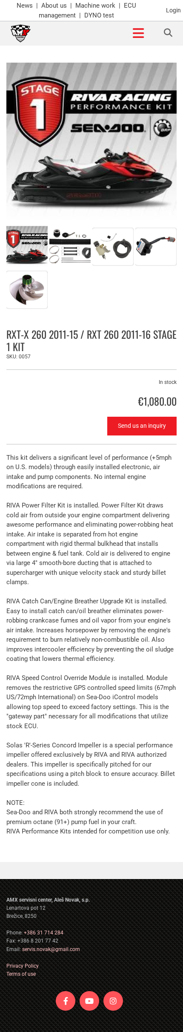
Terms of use (21, 974)
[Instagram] (113, 1001)
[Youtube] (89, 1001)
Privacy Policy (22, 966)
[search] (168, 32)
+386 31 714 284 (43, 933)
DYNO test (99, 15)
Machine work (95, 5)
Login (173, 10)
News (25, 5)
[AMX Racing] (20, 33)
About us (54, 5)
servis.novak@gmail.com (51, 949)
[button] (92, 33)
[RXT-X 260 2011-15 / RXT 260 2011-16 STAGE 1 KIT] (91, 142)
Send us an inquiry (142, 425)
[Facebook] (65, 1001)
